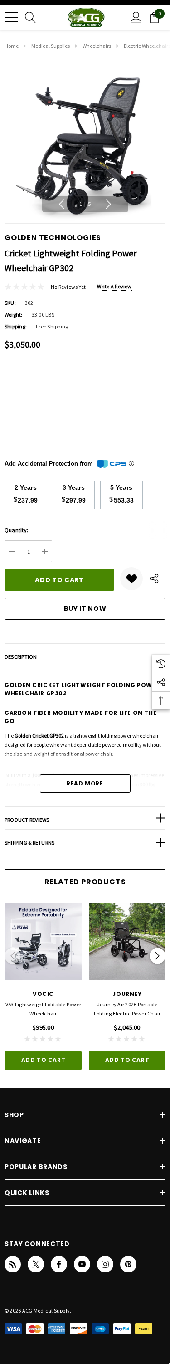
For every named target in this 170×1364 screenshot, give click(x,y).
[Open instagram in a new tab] (105, 1264)
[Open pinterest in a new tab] (128, 1264)
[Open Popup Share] (154, 578)
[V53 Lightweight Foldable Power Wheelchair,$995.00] (43, 941)
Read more (85, 783)
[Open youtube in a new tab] (82, 1264)
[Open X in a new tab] (36, 1264)
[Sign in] (136, 17)
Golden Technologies (53, 237)
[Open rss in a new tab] (13, 1264)
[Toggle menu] (11, 17)
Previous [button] (61, 204)
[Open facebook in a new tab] (59, 1264)
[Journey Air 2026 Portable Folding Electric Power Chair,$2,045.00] (127, 941)
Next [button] (108, 204)
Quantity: (16, 530)
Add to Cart (43, 1060)
